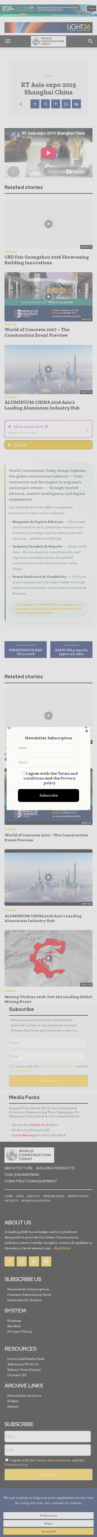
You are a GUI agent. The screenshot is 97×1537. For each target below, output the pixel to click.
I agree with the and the (50, 778)
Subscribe (48, 795)
